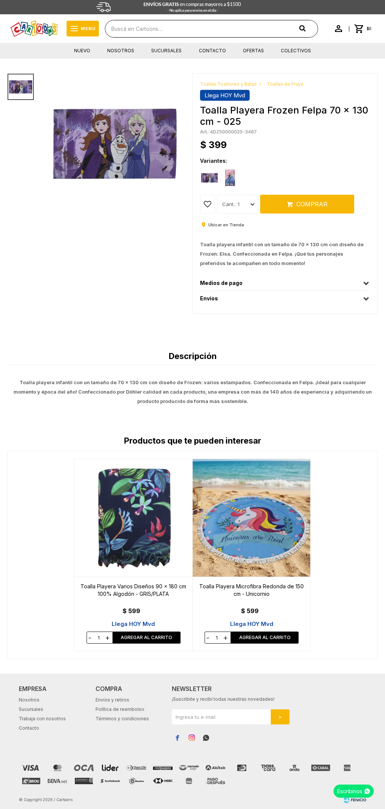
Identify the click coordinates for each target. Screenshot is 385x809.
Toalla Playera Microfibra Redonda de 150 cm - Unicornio (251, 590)
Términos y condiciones (122, 718)
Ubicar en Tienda (226, 224)
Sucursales (166, 50)
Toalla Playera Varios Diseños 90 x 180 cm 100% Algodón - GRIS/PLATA (133, 590)
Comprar (311, 204)
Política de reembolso (119, 709)
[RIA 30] (230, 177)
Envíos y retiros (112, 700)
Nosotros (120, 50)
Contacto (212, 50)
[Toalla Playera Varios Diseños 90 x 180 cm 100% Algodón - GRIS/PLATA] (133, 518)
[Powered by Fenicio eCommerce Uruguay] (355, 799)
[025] (209, 177)
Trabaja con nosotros (42, 718)
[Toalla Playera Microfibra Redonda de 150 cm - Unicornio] (251, 518)
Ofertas (253, 50)
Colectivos (296, 50)
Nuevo (82, 50)
